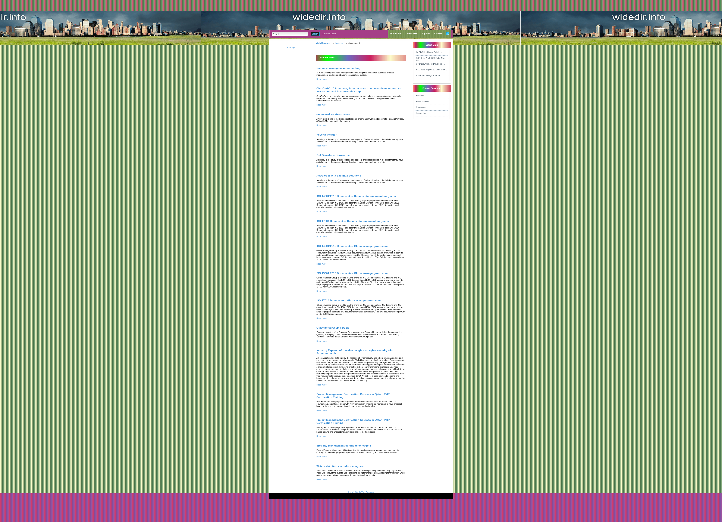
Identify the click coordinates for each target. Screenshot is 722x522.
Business (339, 43)
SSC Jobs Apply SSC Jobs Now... (431, 70)
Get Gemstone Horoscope (333, 155)
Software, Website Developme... (430, 64)
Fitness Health (422, 101)
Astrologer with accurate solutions (338, 175)
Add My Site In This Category (361, 492)
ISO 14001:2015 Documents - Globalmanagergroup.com (352, 245)
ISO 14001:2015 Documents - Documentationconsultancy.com (356, 196)
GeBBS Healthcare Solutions (429, 52)
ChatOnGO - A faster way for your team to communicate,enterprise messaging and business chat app (358, 90)
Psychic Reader (326, 134)
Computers (421, 107)
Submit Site (395, 33)
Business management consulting (338, 67)
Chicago (291, 47)
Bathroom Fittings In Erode (428, 75)
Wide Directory (323, 43)
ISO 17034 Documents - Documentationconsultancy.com (352, 221)
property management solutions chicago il (343, 445)
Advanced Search (329, 34)
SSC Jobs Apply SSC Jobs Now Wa (430, 59)
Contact (438, 33)
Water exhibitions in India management (341, 466)
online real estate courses (333, 114)
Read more (321, 79)
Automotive (421, 113)
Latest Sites (411, 33)
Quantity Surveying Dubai (333, 327)
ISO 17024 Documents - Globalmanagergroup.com (348, 300)
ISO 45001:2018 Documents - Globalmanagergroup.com (352, 273)
